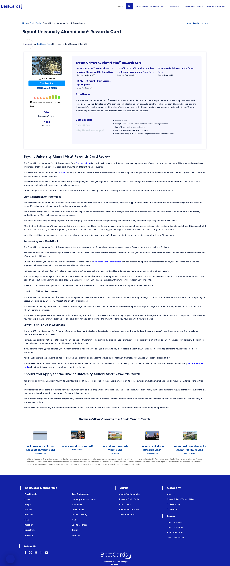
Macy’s (27, 505)
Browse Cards (157, 6)
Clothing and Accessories (84, 499)
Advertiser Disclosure (197, 23)
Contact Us (172, 509)
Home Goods (78, 510)
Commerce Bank (83, 163)
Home (25, 23)
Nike (26, 520)
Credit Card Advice (175, 538)
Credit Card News (175, 522)
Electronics (77, 505)
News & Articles (193, 6)
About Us (171, 494)
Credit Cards (35, 23)
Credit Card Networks (129, 509)
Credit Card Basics (175, 527)
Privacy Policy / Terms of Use (180, 499)
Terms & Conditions (47, 88)
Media (74, 520)
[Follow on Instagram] (36, 553)
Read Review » (40, 453)
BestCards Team (44, 44)
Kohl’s (27, 499)
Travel (75, 530)
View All (28, 535)
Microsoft (28, 515)
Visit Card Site (46, 83)
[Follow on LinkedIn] (25, 553)
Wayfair (28, 510)
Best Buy (28, 525)
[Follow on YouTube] (46, 553)
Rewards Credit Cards (129, 499)
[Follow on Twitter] (30, 553)
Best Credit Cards (175, 532)
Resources (174, 6)
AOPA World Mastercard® (77, 446)
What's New (142, 6)
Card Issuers (125, 504)
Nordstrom (29, 530)
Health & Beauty (79, 515)
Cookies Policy (173, 504)
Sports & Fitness (79, 525)
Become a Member (216, 6)
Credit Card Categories (129, 494)
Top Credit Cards (127, 514)
